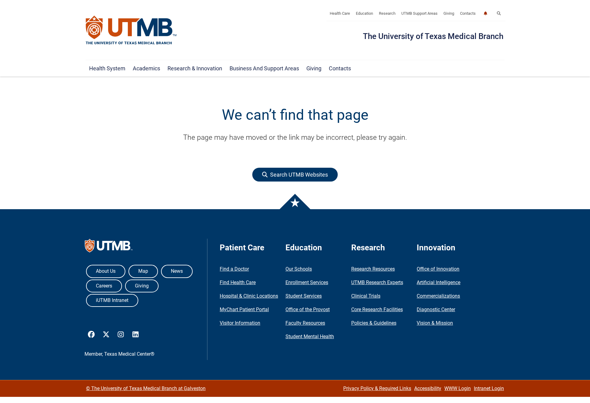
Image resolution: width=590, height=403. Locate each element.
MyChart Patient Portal (244, 309)
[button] (498, 13)
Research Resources (373, 269)
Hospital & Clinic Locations (249, 296)
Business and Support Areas (264, 68)
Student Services (303, 296)
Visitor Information (240, 323)
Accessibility (427, 388)
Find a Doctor (234, 269)
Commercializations (438, 296)
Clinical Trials (365, 296)
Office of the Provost (307, 309)
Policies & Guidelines (373, 323)
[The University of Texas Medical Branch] (131, 30)
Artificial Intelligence (438, 282)
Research (387, 13)
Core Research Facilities (377, 309)
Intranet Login (489, 388)
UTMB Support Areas (419, 13)
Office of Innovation (438, 269)
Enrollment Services (306, 282)
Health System (107, 68)
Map (143, 271)
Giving (448, 13)
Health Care (340, 13)
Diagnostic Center (436, 309)
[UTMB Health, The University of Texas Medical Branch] (109, 247)
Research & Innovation (194, 68)
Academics (146, 68)
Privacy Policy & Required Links (377, 388)
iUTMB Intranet (112, 300)
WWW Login (457, 388)
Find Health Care (238, 282)
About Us (106, 271)
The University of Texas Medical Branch (433, 36)
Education (364, 13)
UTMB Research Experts (377, 282)
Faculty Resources (305, 323)
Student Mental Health (309, 336)
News (177, 271)
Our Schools (298, 269)
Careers (104, 286)
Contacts (468, 13)
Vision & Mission (435, 323)
